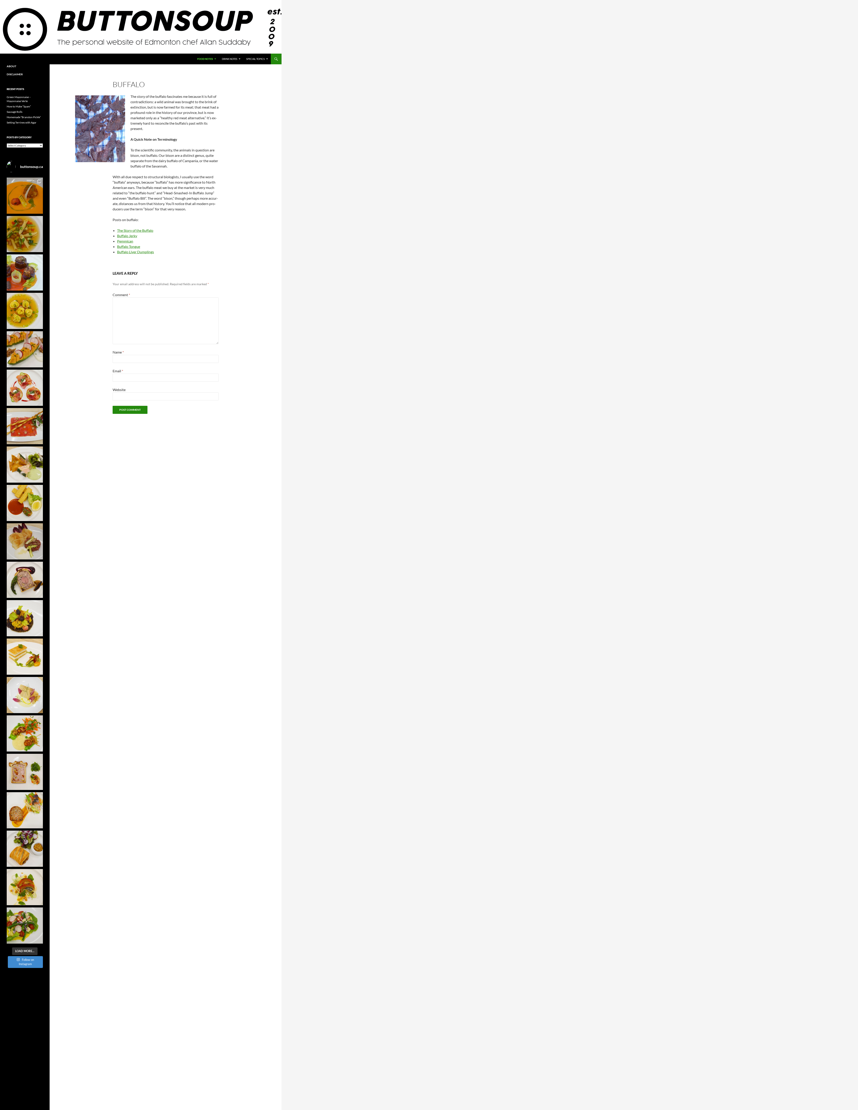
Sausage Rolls (14, 111)
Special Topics (255, 58)
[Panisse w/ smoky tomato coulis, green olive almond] (25, 503)
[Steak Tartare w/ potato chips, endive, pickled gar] (25, 541)
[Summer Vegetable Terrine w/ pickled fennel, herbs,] (25, 887)
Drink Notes (229, 58)
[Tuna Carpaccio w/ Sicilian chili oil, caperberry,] (25, 426)
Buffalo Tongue (128, 246)
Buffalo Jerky (127, 236)
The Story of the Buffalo (135, 230)
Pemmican (125, 241)
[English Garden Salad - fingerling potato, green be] (25, 925)
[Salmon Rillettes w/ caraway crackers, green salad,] (25, 464)
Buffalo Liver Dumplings (135, 252)
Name (118, 352)
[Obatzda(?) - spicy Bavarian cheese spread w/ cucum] (25, 349)
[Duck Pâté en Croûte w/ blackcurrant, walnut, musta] (25, 580)
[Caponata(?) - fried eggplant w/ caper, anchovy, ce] (25, 272)
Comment (121, 295)
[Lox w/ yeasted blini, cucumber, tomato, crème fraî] (25, 388)
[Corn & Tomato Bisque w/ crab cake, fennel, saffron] (25, 196)
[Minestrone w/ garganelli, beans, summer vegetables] (25, 234)
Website (119, 389)
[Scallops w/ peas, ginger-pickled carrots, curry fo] (25, 733)
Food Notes (205, 58)
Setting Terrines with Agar (21, 122)
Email (118, 371)
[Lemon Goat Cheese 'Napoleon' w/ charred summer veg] (25, 657)
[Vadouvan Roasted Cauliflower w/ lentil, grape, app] (25, 618)
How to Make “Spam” (19, 106)
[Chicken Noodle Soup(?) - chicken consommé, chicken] (25, 311)
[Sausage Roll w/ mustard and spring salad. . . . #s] (25, 849)
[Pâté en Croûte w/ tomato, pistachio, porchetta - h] (25, 772)
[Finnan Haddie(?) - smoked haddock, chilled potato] (25, 695)
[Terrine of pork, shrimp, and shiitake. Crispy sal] (25, 810)
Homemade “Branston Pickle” (24, 117)
